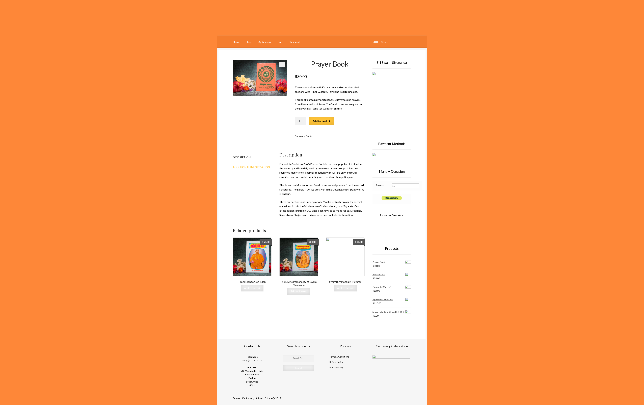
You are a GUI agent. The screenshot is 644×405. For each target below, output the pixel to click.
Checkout (294, 41)
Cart (280, 41)
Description (242, 157)
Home (236, 41)
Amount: (380, 185)
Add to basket (321, 120)
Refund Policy (336, 362)
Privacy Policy (336, 367)
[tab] (252, 157)
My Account (264, 41)
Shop (249, 41)
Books (309, 136)
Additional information (251, 167)
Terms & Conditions (339, 356)
